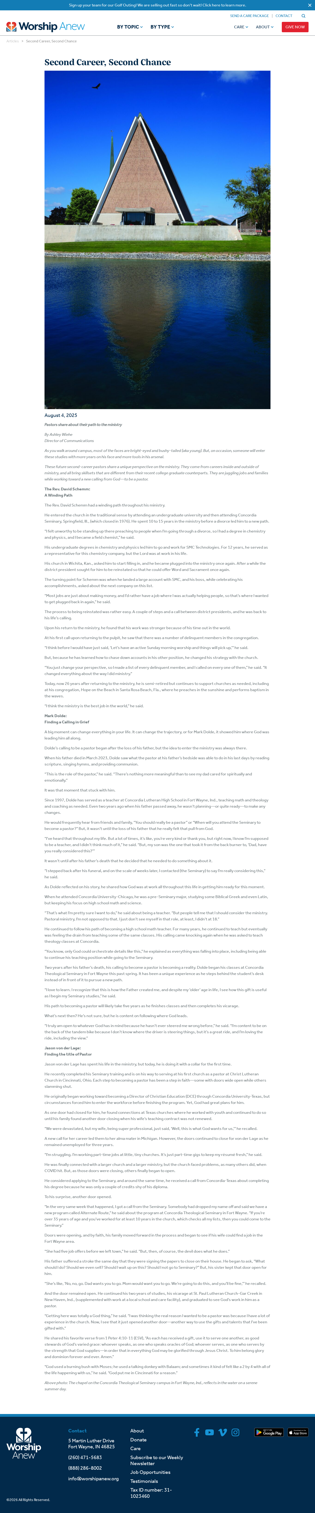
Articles (12, 41)
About (263, 27)
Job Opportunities (150, 1472)
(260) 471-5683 (85, 1458)
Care (239, 27)
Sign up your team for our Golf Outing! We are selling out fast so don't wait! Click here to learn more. (157, 5)
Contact (284, 16)
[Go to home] (54, 27)
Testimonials (144, 1481)
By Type (160, 27)
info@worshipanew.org (93, 1479)
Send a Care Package (249, 16)
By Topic (128, 27)
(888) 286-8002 (85, 1468)
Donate (138, 1440)
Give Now (295, 27)
